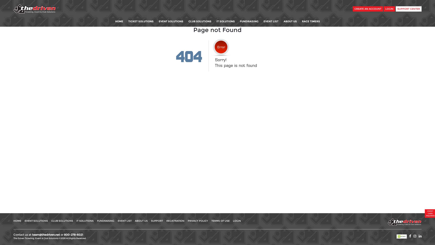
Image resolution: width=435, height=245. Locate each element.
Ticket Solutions (141, 21)
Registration (175, 220)
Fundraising (249, 21)
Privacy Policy (198, 220)
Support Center (408, 8)
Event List (271, 21)
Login (389, 8)
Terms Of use (220, 220)
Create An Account (367, 8)
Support (157, 220)
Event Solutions (171, 21)
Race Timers (311, 21)
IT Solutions (225, 21)
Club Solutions (199, 21)
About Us (290, 21)
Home (119, 21)
